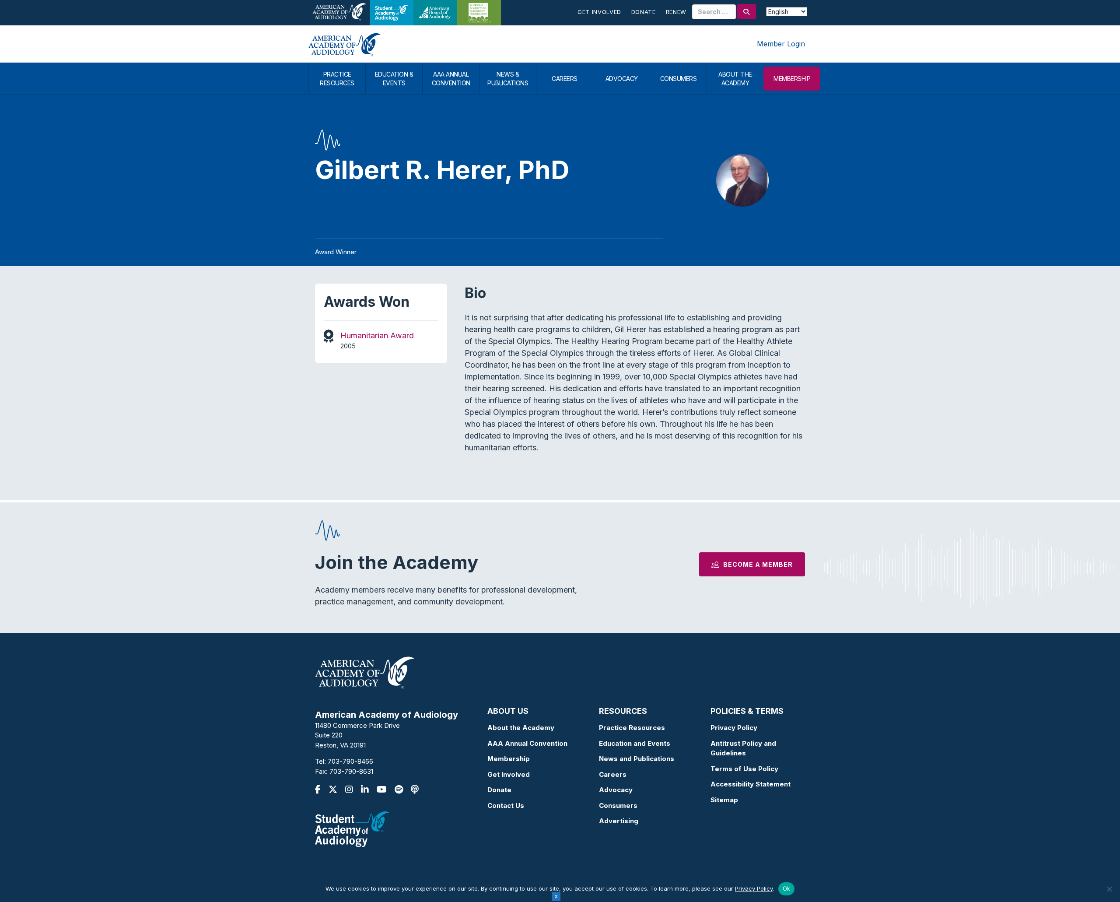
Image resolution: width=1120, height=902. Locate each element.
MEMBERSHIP (792, 78)
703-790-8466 (350, 761)
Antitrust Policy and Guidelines (743, 748)
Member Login (781, 43)
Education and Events (634, 743)
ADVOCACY (622, 78)
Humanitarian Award (377, 335)
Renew (676, 11)
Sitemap (724, 800)
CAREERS (565, 78)
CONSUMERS (678, 78)
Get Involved (599, 11)
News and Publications (636, 759)
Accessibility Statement (750, 784)
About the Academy (520, 727)
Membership (508, 759)
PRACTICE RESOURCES (337, 78)
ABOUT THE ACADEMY (735, 78)
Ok (787, 888)
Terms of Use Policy (744, 769)
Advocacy (616, 790)
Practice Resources (632, 727)
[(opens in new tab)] (352, 829)
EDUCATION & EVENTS (394, 78)
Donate (643, 11)
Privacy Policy (733, 727)
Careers (612, 774)
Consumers (618, 805)
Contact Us (505, 805)
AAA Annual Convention (527, 743)
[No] (1109, 888)
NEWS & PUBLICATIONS (507, 78)
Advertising (618, 821)
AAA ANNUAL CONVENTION (451, 78)
